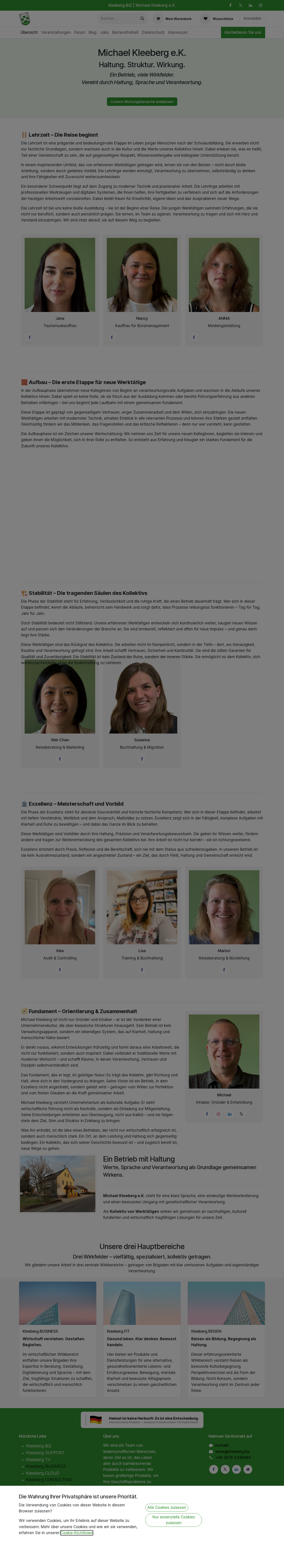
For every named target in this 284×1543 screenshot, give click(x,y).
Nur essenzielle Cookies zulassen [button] (173, 1520)
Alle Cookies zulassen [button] (166, 1507)
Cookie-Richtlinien (77, 1533)
